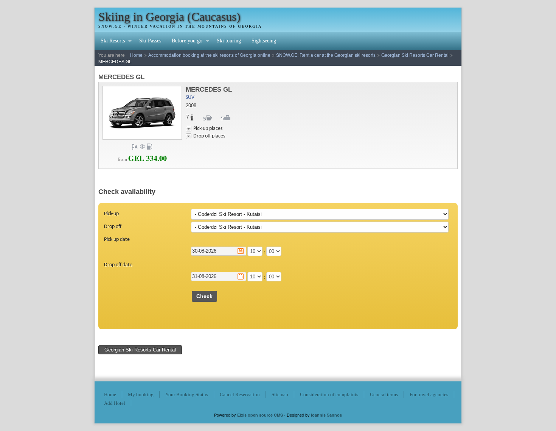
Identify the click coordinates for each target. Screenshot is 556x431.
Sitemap (280, 394)
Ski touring (229, 41)
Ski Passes (150, 41)
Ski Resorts (110, 41)
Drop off (112, 227)
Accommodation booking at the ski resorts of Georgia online (209, 55)
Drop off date (118, 265)
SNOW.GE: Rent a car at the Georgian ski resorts (326, 55)
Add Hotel (114, 403)
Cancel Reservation (240, 394)
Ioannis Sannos (326, 415)
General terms (384, 394)
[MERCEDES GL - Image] (142, 138)
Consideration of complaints (329, 394)
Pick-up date (117, 239)
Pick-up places (207, 128)
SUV (190, 97)
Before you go (184, 41)
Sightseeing (264, 41)
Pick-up (111, 214)
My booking (141, 394)
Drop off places (209, 136)
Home (136, 55)
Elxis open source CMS (260, 415)
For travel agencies (429, 394)
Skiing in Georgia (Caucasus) (169, 16)
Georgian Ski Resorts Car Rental (415, 55)
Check (204, 296)
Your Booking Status (186, 394)
